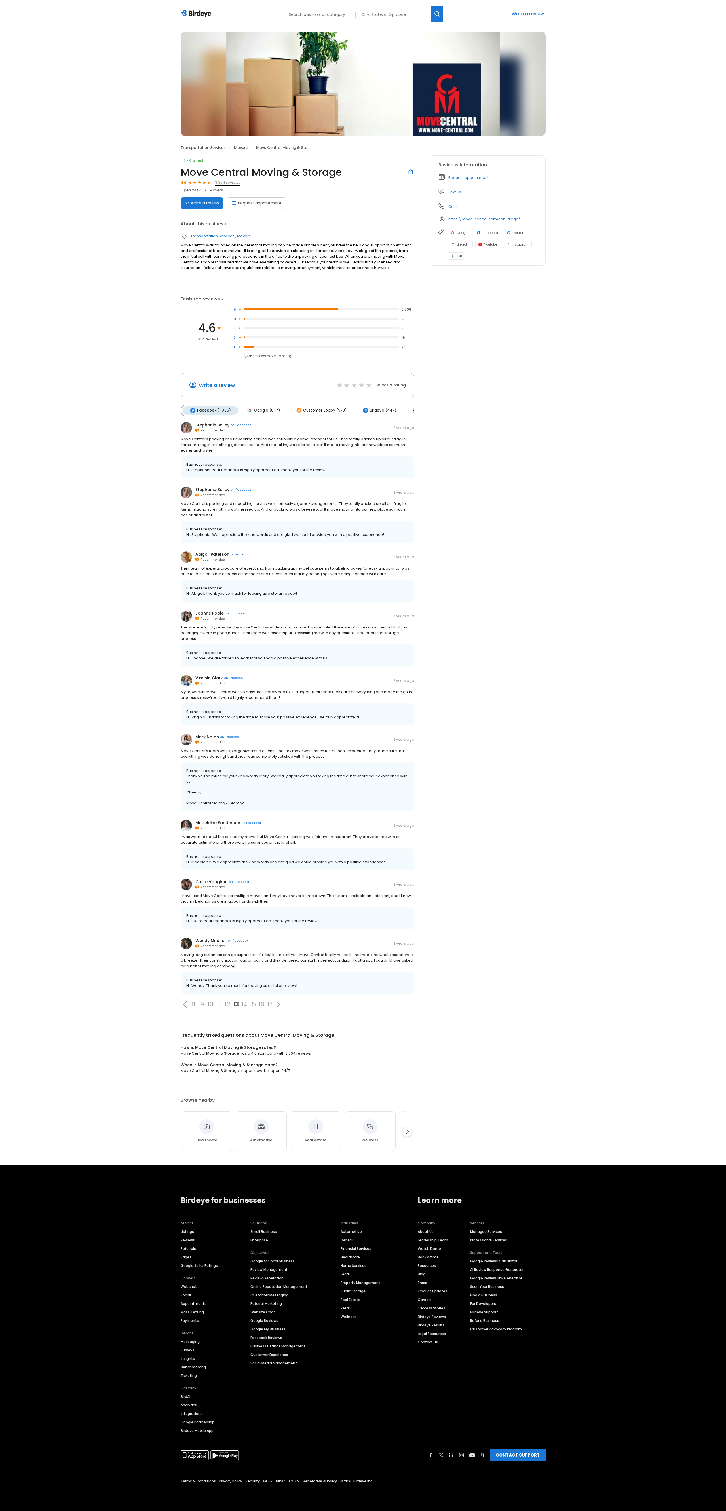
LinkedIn (463, 244)
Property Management (360, 1282)
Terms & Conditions (198, 1481)
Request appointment (260, 203)
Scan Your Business (487, 1286)
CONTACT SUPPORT (518, 1455)
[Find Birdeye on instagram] (461, 1455)
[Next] (407, 1132)
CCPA (294, 1481)
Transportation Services (203, 147)
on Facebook (241, 425)
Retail (346, 1308)
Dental (347, 1240)
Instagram (520, 244)
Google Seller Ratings (199, 1265)
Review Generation (267, 1278)
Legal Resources (432, 1333)
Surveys (187, 1350)
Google (462, 232)
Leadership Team (433, 1240)
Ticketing (189, 1375)
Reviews (188, 1240)
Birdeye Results (431, 1325)
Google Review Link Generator (496, 1278)
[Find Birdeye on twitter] (441, 1455)
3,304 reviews (227, 182)
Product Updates (432, 1291)
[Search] (437, 14)
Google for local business (272, 1261)
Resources (427, 1265)
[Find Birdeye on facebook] (431, 1455)
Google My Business (268, 1329)
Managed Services (486, 1231)
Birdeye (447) (383, 410)
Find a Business (483, 1295)
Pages (186, 1257)
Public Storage (353, 1291)
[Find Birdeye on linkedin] (451, 1455)
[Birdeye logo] (197, 14)
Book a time (428, 1257)
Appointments (193, 1303)
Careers (425, 1299)
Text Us (454, 192)
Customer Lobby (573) (325, 410)
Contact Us (428, 1342)
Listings (187, 1231)
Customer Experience (269, 1354)
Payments (190, 1320)
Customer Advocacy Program (496, 1329)
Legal (345, 1274)
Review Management (269, 1269)
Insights (188, 1358)
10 (210, 1004)
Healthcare (350, 1257)
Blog (421, 1274)
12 (227, 1004)
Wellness (348, 1316)
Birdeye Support (484, 1312)
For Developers (483, 1303)
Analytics (189, 1405)
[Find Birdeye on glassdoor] (482, 1455)
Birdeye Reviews (432, 1316)
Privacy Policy (230, 1481)
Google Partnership (197, 1422)
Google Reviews (264, 1320)
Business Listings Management (277, 1346)
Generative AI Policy (319, 1481)
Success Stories (431, 1308)
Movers (241, 147)
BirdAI (185, 1396)
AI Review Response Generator (497, 1269)
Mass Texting (192, 1312)
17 (270, 1004)
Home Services (353, 1265)
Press (422, 1282)
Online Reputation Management (278, 1286)
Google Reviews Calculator (493, 1261)
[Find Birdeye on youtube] (472, 1455)
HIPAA (281, 1481)
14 (244, 1004)
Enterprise (259, 1240)
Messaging (190, 1341)
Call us (454, 206)
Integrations (191, 1413)
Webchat (189, 1286)
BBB (459, 256)
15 (253, 1004)
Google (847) (267, 410)
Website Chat (262, 1312)
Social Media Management (273, 1363)
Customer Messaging (269, 1295)
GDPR (268, 1481)
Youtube (490, 244)
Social (186, 1295)
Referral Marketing (266, 1303)
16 (261, 1004)
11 (219, 1004)
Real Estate (350, 1299)
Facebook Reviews (266, 1337)
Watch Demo (429, 1248)
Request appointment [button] (468, 177)
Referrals (188, 1248)
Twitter (518, 232)
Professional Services (488, 1240)
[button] (185, 1004)
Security (253, 1481)
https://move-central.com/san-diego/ (484, 219)
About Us (426, 1231)
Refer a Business (484, 1320)
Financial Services (356, 1248)
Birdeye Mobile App (197, 1430)
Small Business (263, 1231)
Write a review (528, 13)
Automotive (351, 1231)
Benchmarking (193, 1367)
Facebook (490, 232)
